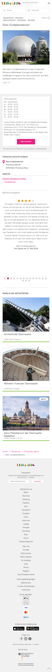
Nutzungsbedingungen (26, 579)
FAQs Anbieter (26, 557)
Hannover (26, 520)
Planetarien (16, 452)
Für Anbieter (26, 560)
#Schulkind (19, 18)
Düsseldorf (26, 510)
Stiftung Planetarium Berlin (14, 179)
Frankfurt (26, 503)
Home (5, 452)
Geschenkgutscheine (26, 574)
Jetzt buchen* (26, 141)
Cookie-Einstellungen (26, 586)
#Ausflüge (31, 20)
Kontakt (26, 550)
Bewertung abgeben (11, 193)
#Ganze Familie (8, 18)
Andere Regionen (26, 542)
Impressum (26, 590)
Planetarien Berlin (31, 452)
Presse (26, 567)
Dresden (26, 528)
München (26, 496)
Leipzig (26, 524)
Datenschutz (26, 583)
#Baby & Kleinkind (9, 20)
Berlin (26, 492)
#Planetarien (21, 20)
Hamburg (26, 499)
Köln (26, 506)
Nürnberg (26, 531)
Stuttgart (26, 513)
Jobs (26, 564)
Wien (26, 535)
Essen (26, 517)
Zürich (26, 538)
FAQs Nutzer (26, 553)
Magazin (26, 571)
